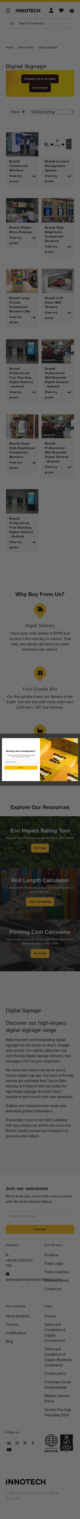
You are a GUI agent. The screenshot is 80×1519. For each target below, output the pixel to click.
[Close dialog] (75, 740)
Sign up (21, 767)
